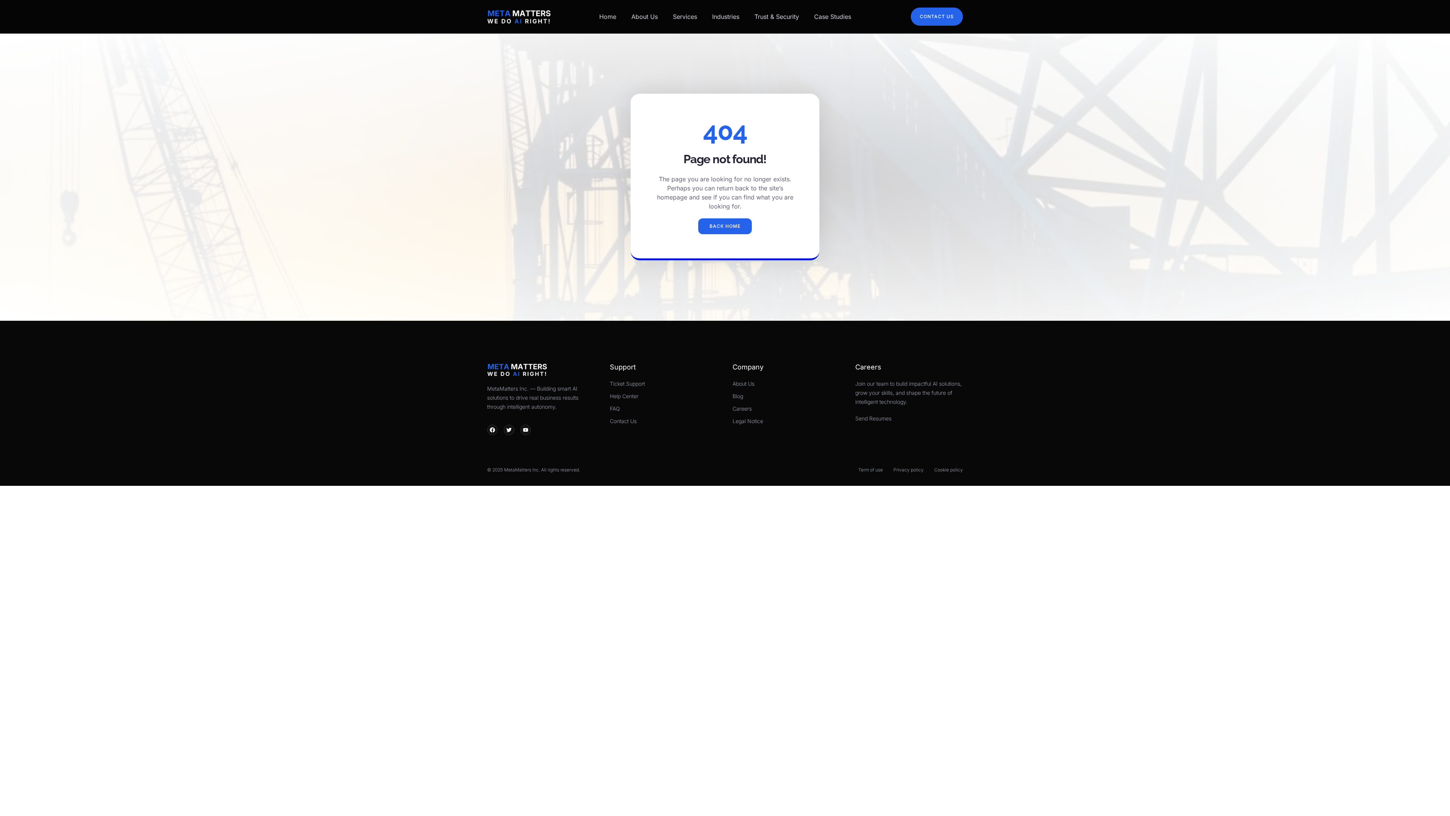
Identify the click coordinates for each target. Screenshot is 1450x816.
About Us (644, 16)
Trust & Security (776, 16)
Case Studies (832, 16)
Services (685, 16)
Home (607, 16)
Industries (725, 16)
